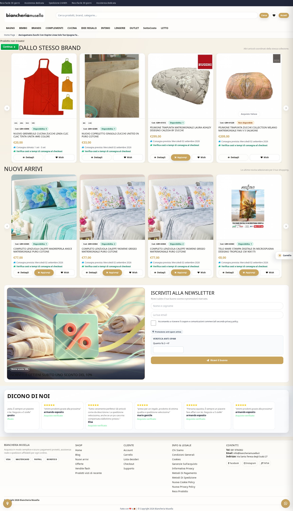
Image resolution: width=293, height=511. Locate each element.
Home (78, 450)
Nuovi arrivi (82, 459)
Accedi (283, 15)
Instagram (251, 463)
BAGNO (10, 28)
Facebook (234, 463)
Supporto (129, 468)
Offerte (79, 463)
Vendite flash (82, 468)
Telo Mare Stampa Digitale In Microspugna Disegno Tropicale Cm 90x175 (246, 250)
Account (128, 450)
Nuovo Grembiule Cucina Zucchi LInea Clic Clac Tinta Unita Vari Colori (40, 135)
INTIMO (105, 28)
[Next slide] (286, 108)
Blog (77, 454)
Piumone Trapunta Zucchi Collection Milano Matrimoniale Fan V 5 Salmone (247, 129)
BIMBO (23, 28)
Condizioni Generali (183, 454)
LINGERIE (119, 28)
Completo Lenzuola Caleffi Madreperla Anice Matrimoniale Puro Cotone (42, 250)
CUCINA (72, 28)
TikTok (266, 463)
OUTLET (134, 28)
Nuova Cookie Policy (183, 482)
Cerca (264, 15)
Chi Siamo (177, 450)
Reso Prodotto (180, 491)
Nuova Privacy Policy (183, 486)
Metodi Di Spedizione (184, 477)
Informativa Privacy (183, 468)
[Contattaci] (7, 503)
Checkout (129, 463)
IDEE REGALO (89, 28)
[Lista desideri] (274, 15)
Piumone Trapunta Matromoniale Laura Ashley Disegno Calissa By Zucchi (180, 129)
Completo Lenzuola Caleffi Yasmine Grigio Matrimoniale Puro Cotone (109, 250)
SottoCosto (150, 28)
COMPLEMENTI (54, 28)
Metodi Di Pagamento (184, 473)
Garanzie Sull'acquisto (184, 463)
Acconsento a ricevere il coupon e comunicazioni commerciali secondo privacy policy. (198, 321)
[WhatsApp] (285, 503)
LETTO (164, 28)
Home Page (9, 35)
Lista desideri (131, 459)
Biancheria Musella (29, 500)
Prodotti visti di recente (88, 473)
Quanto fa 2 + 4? (161, 343)
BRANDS (36, 28)
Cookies (176, 459)
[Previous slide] (7, 108)
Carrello (128, 454)
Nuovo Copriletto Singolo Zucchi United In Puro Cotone (110, 135)
